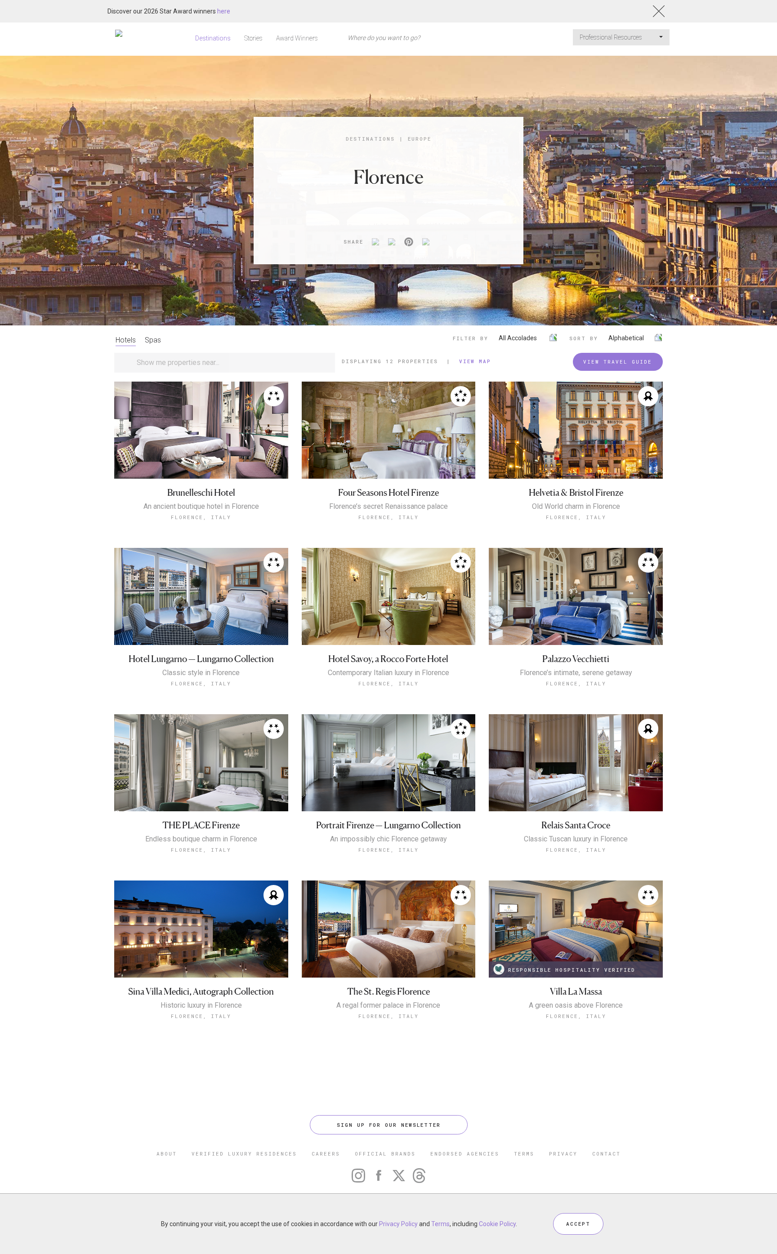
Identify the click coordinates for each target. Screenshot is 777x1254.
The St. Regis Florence (388, 992)
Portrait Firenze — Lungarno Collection (388, 825)
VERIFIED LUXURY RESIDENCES (244, 1153)
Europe (419, 138)
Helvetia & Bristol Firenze (576, 493)
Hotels (126, 340)
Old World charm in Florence (576, 506)
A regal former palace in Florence (388, 1005)
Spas (153, 340)
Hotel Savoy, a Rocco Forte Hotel (388, 659)
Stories (253, 38)
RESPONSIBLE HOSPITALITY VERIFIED (571, 969)
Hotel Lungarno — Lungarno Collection (201, 659)
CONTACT (606, 1153)
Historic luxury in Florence (201, 1005)
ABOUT (166, 1153)
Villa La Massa (576, 992)
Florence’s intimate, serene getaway (576, 672)
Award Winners (297, 38)
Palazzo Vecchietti (575, 659)
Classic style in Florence (201, 672)
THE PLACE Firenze (201, 825)
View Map (475, 361)
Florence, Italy (201, 517)
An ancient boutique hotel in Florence (201, 506)
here (223, 11)
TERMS (524, 1153)
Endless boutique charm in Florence (201, 839)
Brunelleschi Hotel (201, 493)
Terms (440, 1223)
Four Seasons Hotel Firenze (388, 493)
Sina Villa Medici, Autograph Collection (201, 992)
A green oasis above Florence (576, 1005)
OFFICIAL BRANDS (385, 1153)
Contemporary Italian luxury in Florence (388, 672)
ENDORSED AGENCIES (464, 1153)
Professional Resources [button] (611, 37)
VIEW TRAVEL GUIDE (617, 361)
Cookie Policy (497, 1223)
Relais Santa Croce (575, 825)
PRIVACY (563, 1153)
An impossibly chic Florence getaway (388, 839)
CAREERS (326, 1153)
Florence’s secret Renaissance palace (388, 506)
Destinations (213, 38)
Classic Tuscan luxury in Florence (576, 839)
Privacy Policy (398, 1223)
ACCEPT (578, 1223)
